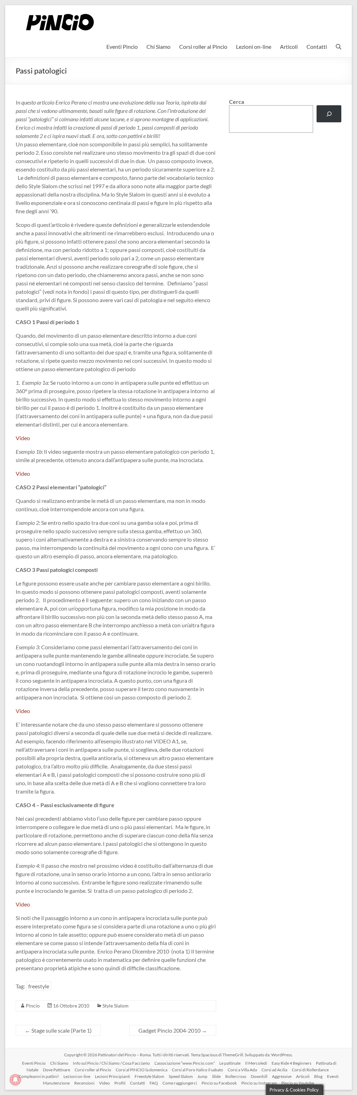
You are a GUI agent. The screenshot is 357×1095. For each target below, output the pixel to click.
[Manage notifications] (15, 1079)
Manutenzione (56, 1083)
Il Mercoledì (256, 1063)
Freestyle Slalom (149, 1076)
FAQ (154, 1083)
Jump (202, 1076)
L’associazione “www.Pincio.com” (184, 1063)
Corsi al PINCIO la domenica (141, 1069)
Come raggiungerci (179, 1083)
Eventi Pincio (122, 46)
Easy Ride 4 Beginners (291, 1063)
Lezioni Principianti (112, 1076)
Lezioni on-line (253, 46)
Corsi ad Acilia (274, 1069)
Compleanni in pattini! (38, 1076)
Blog (318, 1076)
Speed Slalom (181, 1076)
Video (23, 438)
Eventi (333, 1076)
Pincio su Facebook (219, 1083)
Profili (120, 1083)
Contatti (316, 46)
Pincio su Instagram (259, 1083)
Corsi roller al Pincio (203, 46)
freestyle (38, 986)
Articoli (289, 46)
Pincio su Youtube (297, 1083)
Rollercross (235, 1076)
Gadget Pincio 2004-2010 (172, 1030)
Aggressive (281, 1076)
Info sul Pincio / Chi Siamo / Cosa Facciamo (111, 1063)
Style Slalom (115, 1006)
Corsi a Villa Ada (242, 1069)
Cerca (236, 101)
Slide (216, 1076)
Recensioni (84, 1083)
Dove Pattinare (56, 1069)
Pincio (33, 1006)
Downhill (259, 1076)
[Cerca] (329, 113)
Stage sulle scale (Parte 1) (58, 1030)
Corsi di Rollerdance (310, 1069)
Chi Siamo (158, 46)
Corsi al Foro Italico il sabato (197, 1069)
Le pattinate (230, 1063)
